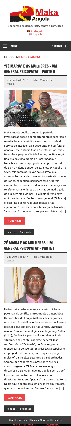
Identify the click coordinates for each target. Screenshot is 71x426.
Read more (14, 220)
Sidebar (57, 46)
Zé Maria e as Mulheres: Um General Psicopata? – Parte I (29, 245)
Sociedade (25, 231)
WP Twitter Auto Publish (23, 424)
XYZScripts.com (52, 424)
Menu (14, 46)
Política (11, 231)
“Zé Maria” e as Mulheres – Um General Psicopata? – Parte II (30, 68)
